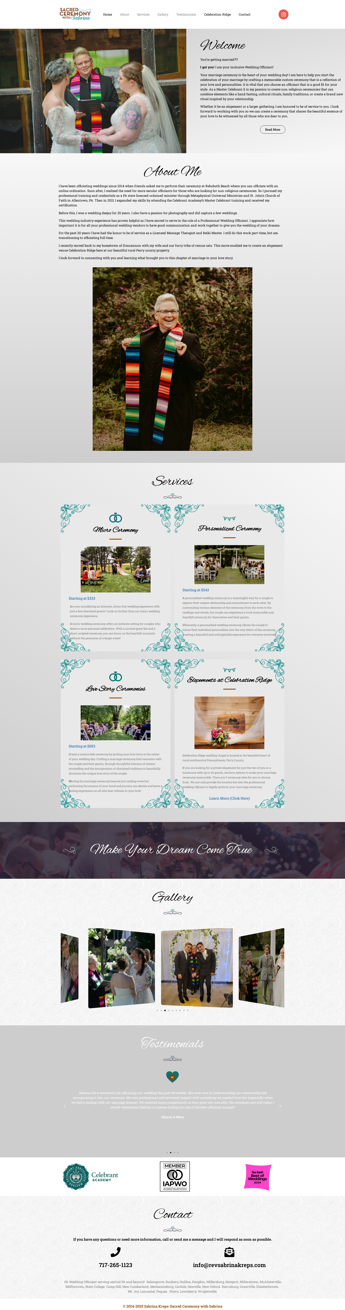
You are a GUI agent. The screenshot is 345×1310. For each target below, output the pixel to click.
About (124, 14)
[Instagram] (283, 14)
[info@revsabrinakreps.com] (229, 1252)
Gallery (163, 14)
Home (107, 14)
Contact (245, 14)
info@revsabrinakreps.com (229, 1265)
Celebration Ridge (217, 14)
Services (143, 14)
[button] (66, 968)
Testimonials (186, 14)
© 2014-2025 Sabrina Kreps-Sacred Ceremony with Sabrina (172, 1306)
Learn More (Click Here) (229, 798)
